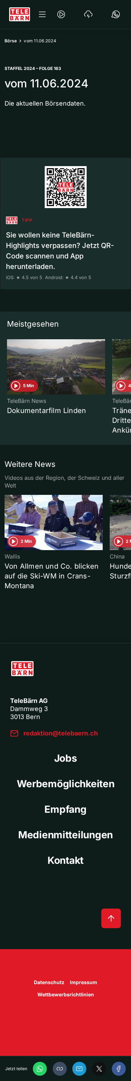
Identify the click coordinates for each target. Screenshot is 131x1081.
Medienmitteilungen (65, 835)
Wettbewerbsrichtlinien (65, 994)
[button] (60, 1069)
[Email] (79, 1069)
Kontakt (65, 860)
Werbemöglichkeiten (66, 784)
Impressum (83, 982)
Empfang (65, 809)
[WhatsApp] (40, 1069)
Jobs (65, 758)
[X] (99, 1069)
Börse (11, 40)
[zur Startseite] (19, 14)
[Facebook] (119, 1069)
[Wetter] (88, 14)
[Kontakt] (115, 14)
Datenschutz (49, 982)
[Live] (61, 14)
